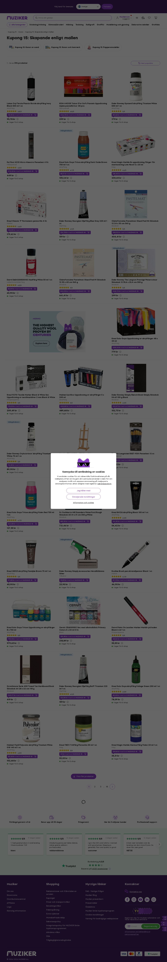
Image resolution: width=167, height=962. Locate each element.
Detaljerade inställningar (83, 496)
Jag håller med (83, 490)
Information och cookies (83, 502)
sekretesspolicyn (104, 483)
